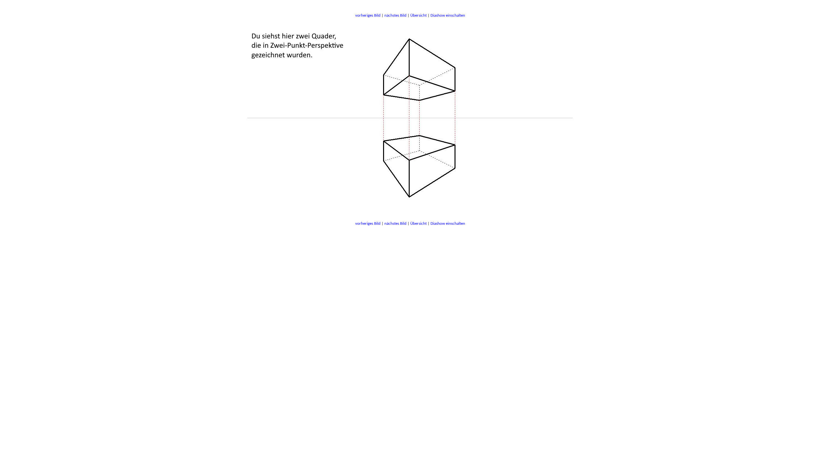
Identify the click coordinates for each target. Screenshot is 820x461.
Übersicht (418, 15)
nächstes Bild (395, 15)
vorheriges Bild (368, 15)
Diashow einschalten (447, 15)
